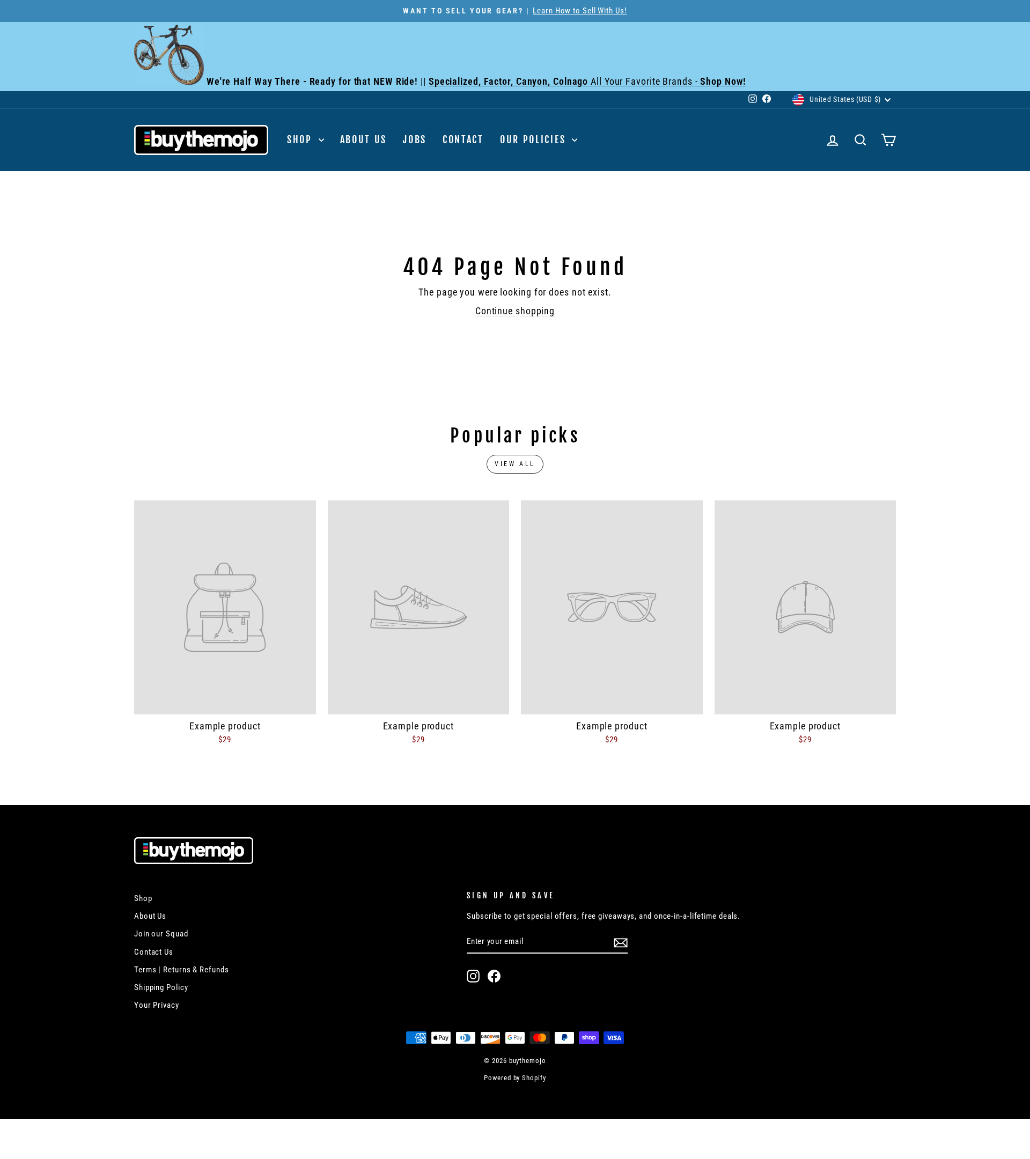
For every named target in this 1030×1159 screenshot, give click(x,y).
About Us (363, 139)
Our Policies (534, 139)
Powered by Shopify (515, 1078)
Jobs (414, 139)
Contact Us (153, 952)
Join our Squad (161, 934)
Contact (463, 139)
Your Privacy (156, 1005)
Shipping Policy (161, 987)
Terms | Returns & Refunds (181, 970)
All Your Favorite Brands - (587, 81)
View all (515, 464)
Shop (301, 139)
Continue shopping (515, 310)
